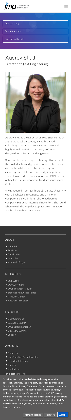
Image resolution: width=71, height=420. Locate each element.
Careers (12, 364)
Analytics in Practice (18, 300)
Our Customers (16, 284)
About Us (13, 353)
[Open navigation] (66, 6)
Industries (13, 258)
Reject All (50, 414)
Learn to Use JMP (17, 322)
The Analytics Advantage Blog (23, 356)
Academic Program (17, 262)
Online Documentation (19, 326)
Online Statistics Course (20, 288)
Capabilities (14, 254)
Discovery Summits (18, 330)
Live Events (13, 280)
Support (12, 334)
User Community (16, 318)
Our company (12, 23)
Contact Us (13, 368)
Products (12, 250)
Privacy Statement (28, 386)
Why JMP (13, 246)
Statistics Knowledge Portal (22, 292)
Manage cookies (33, 414)
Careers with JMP (14, 39)
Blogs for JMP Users (18, 360)
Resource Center (16, 296)
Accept (63, 414)
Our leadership (13, 31)
